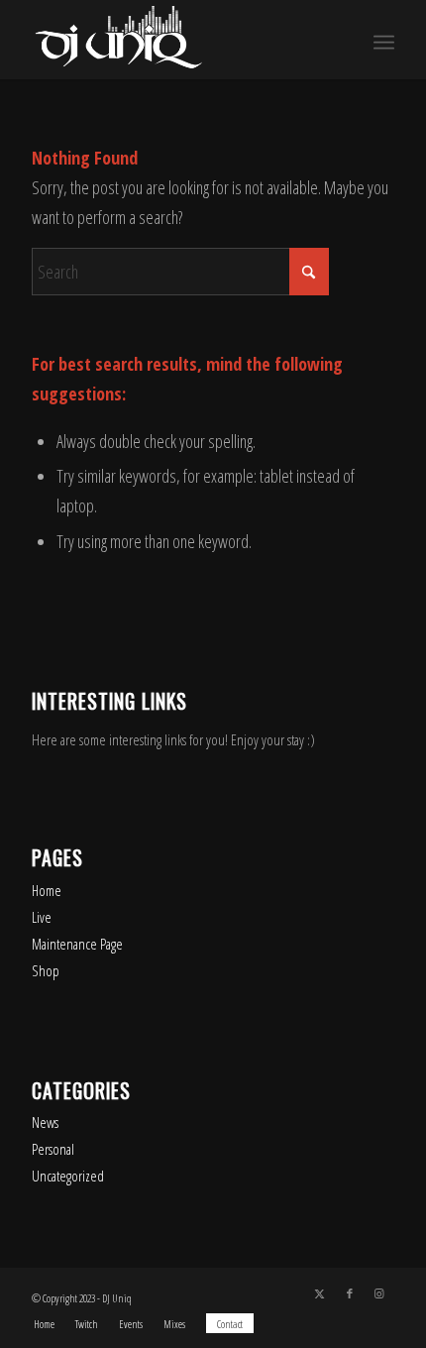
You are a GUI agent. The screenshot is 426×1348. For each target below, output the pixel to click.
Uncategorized (68, 1175)
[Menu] (383, 39)
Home (46, 890)
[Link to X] (320, 1293)
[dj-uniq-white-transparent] (176, 39)
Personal (53, 1149)
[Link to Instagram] (379, 1293)
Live (42, 917)
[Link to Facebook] (350, 1293)
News (45, 1122)
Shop (45, 970)
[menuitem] (383, 39)
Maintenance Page (77, 944)
